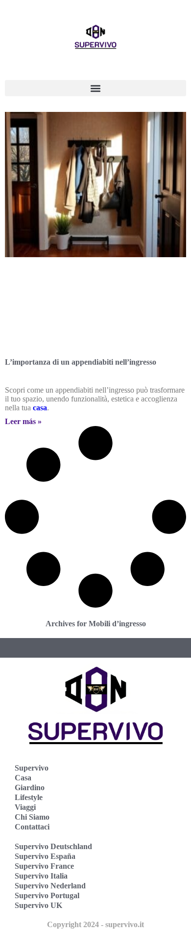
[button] (95, 88)
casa (40, 407)
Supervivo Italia (41, 876)
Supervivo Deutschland (53, 846)
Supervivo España (45, 856)
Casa (23, 778)
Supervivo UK (38, 905)
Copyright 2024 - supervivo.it (95, 924)
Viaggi (25, 807)
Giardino (30, 787)
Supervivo (31, 768)
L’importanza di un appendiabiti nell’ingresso (80, 362)
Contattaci (32, 827)
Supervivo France (44, 866)
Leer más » (23, 421)
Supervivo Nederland (50, 885)
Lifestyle (29, 797)
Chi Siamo (32, 817)
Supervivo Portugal (47, 895)
